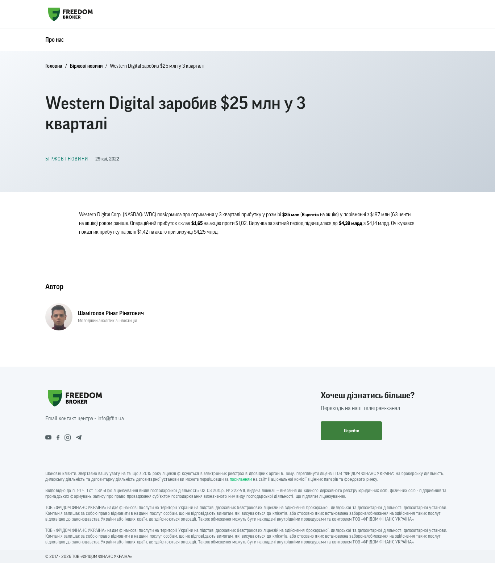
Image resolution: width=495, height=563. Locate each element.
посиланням (241, 479)
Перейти (351, 431)
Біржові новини (86, 66)
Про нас (54, 40)
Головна (53, 66)
